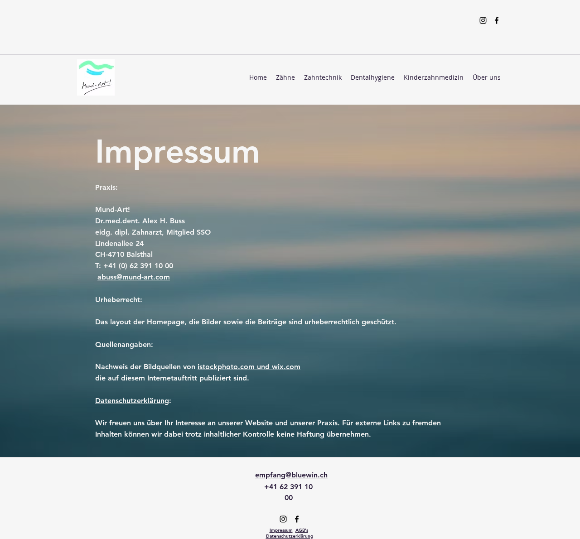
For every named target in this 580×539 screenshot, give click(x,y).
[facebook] (496, 20)
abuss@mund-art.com (133, 277)
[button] (285, 77)
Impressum (281, 530)
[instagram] (483, 20)
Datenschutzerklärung (132, 400)
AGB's (301, 530)
